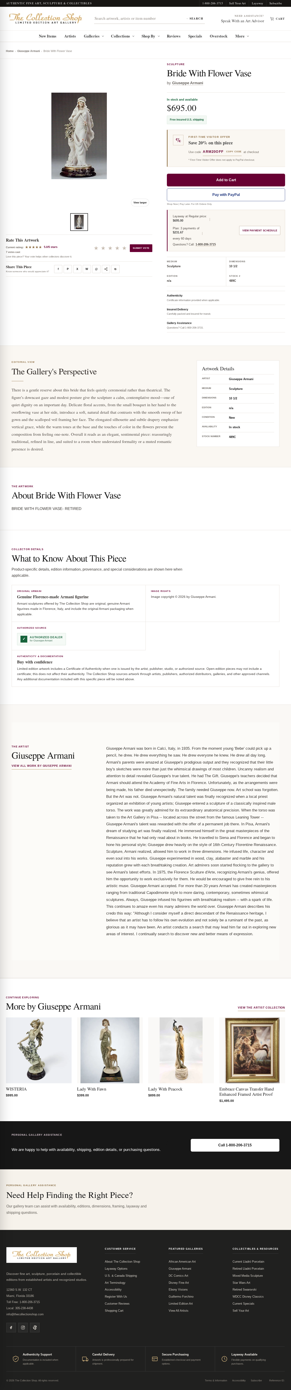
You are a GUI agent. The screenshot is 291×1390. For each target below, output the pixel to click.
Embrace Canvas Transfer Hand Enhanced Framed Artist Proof (246, 1091)
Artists (70, 36)
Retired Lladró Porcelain (248, 1268)
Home (10, 51)
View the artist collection (261, 1007)
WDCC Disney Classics (248, 1296)
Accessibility (113, 1289)
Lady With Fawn (91, 1089)
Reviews (174, 36)
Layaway (257, 3)
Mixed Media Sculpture (248, 1275)
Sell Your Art (237, 3)
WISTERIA (16, 1089)
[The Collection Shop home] (45, 18)
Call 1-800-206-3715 (235, 1145)
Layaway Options (116, 1268)
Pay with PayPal (226, 195)
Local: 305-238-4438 (19, 1308)
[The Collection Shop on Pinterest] (35, 1327)
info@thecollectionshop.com (25, 1314)
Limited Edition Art (181, 1303)
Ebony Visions (178, 1289)
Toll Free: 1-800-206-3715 (23, 1302)
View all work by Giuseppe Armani (42, 765)
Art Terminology (115, 1282)
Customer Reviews (117, 1303)
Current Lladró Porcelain (248, 1261)
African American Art (182, 1261)
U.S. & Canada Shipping (121, 1275)
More (240, 36)
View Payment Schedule (259, 230)
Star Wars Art (241, 1282)
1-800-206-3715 (212, 3)
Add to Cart (226, 180)
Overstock (218, 36)
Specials (195, 36)
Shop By (149, 36)
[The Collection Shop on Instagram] (23, 1327)
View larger (140, 202)
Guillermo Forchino (181, 1296)
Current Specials (243, 1303)
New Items (48, 36)
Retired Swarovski (244, 1289)
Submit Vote (141, 248)
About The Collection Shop (122, 1261)
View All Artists (178, 1310)
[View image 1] (79, 222)
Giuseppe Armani (28, 51)
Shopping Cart (114, 1310)
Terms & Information (216, 1380)
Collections (120, 36)
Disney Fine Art (179, 1282)
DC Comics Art (178, 1275)
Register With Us (116, 1296)
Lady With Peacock (165, 1089)
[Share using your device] (106, 269)
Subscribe (275, 3)
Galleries (92, 36)
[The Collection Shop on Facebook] (11, 1327)
